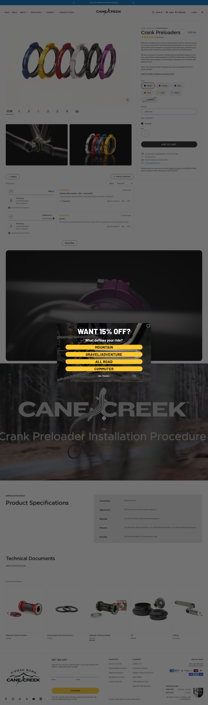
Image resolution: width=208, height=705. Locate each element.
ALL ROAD (104, 361)
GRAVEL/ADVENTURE (104, 354)
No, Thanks (104, 376)
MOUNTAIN (104, 347)
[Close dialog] (148, 325)
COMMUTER (104, 369)
